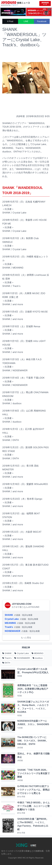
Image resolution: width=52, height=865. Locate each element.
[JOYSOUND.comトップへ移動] (45, 3)
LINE (26, 21)
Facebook (42, 21)
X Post (10, 21)
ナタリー (14, 5)
